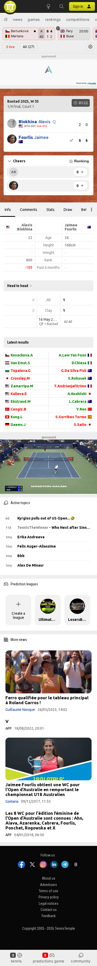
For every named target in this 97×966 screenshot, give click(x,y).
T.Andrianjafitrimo (70, 386)
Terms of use (48, 891)
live (10, 46)
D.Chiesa (79, 363)
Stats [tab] (50, 210)
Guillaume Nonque (20, 710)
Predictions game (48, 961)
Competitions (77, 19)
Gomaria (11, 801)
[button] (61, 6)
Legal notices (48, 903)
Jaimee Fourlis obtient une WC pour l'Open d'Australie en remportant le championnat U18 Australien (42, 789)
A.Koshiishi (77, 394)
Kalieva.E (19, 394)
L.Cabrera (77, 401)
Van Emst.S (20, 363)
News (17, 19)
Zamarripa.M (22, 386)
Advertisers (48, 885)
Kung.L (17, 417)
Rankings (53, 19)
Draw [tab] (68, 210)
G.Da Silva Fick (73, 371)
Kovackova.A (22, 355)
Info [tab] (8, 210)
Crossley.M (20, 378)
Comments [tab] (28, 210)
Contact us (49, 910)
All (28, 46)
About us (48, 878)
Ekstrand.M (21, 401)
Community (81, 961)
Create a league (18, 615)
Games (34, 19)
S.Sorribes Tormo (70, 417)
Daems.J (18, 425)
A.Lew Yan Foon (72, 355)
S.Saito (80, 425)
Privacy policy (49, 897)
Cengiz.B (18, 409)
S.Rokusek (77, 378)
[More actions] (91, 209)
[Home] (6, 19)
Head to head (17, 286)
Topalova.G (21, 371)
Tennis (16, 961)
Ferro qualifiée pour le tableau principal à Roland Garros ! (46, 700)
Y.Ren (81, 409)
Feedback (49, 916)
